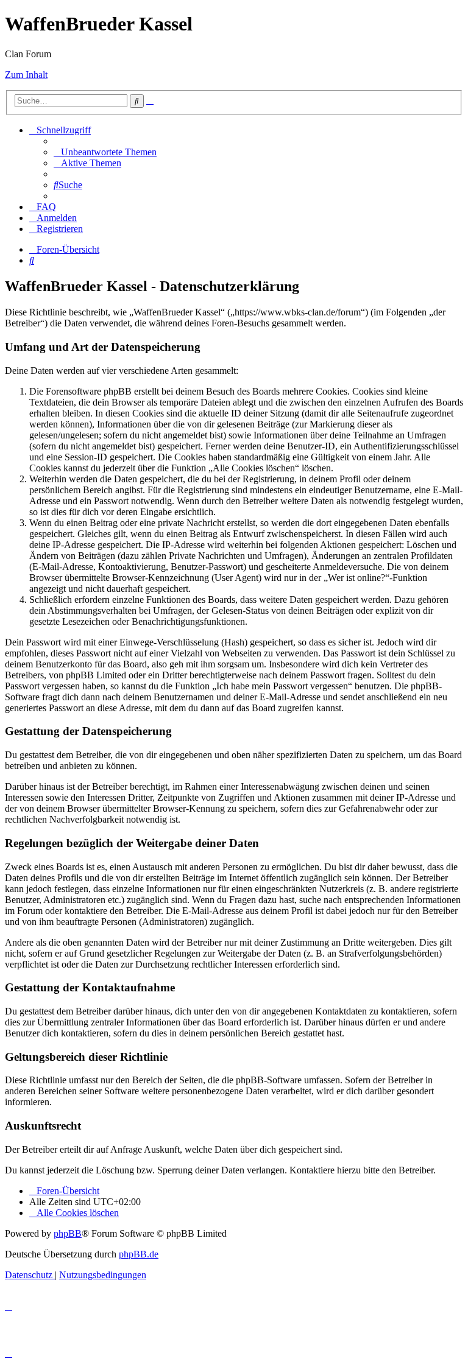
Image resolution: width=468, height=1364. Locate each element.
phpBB (68, 1233)
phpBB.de (138, 1254)
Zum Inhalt (26, 74)
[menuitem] (105, 152)
